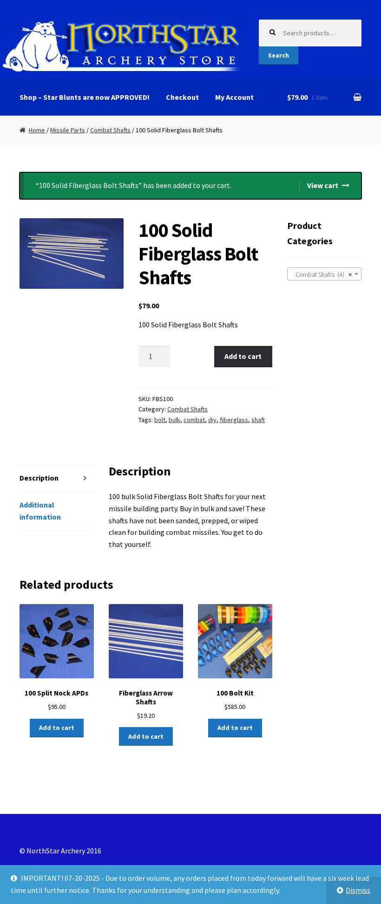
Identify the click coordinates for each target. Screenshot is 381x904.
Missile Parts (67, 130)
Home (37, 130)
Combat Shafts (110, 130)
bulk (174, 420)
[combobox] (324, 273)
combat (194, 420)
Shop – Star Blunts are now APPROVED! (85, 97)
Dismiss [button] (358, 890)
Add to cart (243, 356)
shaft (258, 420)
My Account (234, 97)
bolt (159, 420)
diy (212, 420)
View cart (322, 185)
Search (278, 55)
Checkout (182, 97)
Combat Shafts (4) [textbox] (321, 274)
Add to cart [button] (56, 727)
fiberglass (234, 420)
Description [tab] (39, 477)
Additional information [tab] (40, 510)
